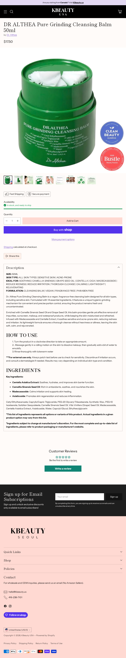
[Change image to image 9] (91, 180)
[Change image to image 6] (60, 180)
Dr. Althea (12, 35)
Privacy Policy (10, 643)
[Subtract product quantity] (6, 221)
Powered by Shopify (45, 635)
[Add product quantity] (17, 221)
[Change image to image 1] (8, 180)
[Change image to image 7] (70, 180)
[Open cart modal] (120, 11)
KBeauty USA (27, 635)
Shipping (8, 247)
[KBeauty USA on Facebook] (5, 606)
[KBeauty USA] (63, 11)
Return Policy (42, 643)
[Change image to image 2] (18, 180)
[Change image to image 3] (29, 180)
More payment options (63, 239)
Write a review (63, 468)
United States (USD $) (18, 630)
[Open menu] (5, 11)
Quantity (8, 214)
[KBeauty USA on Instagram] (10, 606)
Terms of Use (56, 643)
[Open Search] (11, 11)
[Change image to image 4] (39, 180)
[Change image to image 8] (81, 180)
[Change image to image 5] (49, 180)
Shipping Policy (26, 643)
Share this (14, 256)
